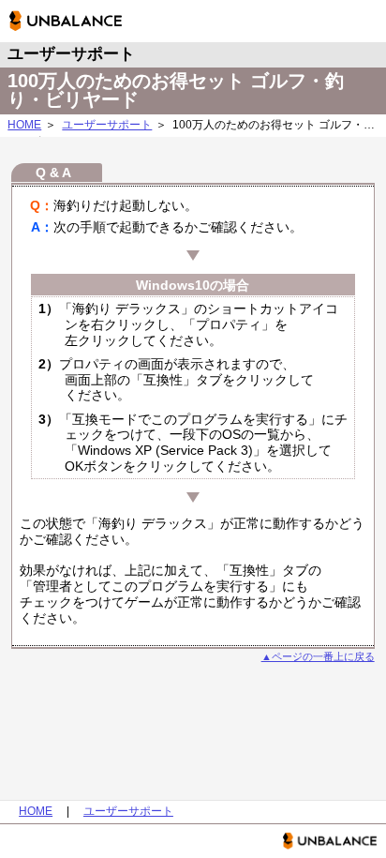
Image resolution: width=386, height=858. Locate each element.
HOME (24, 124)
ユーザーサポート (107, 124)
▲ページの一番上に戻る (318, 656)
